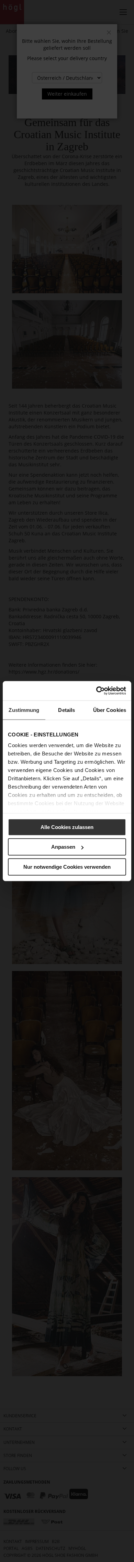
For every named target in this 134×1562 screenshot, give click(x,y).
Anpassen (63, 847)
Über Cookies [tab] (109, 710)
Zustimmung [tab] (24, 710)
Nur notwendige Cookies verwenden (67, 866)
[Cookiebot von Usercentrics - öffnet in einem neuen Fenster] (96, 690)
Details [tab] (66, 710)
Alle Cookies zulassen (67, 827)
